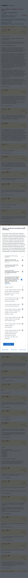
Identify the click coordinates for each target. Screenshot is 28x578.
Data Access (14, 349)
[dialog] (14, 289)
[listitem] (14, 256)
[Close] (24, 228)
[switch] (22, 260)
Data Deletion (5, 349)
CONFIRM (8, 344)
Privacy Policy (22, 349)
